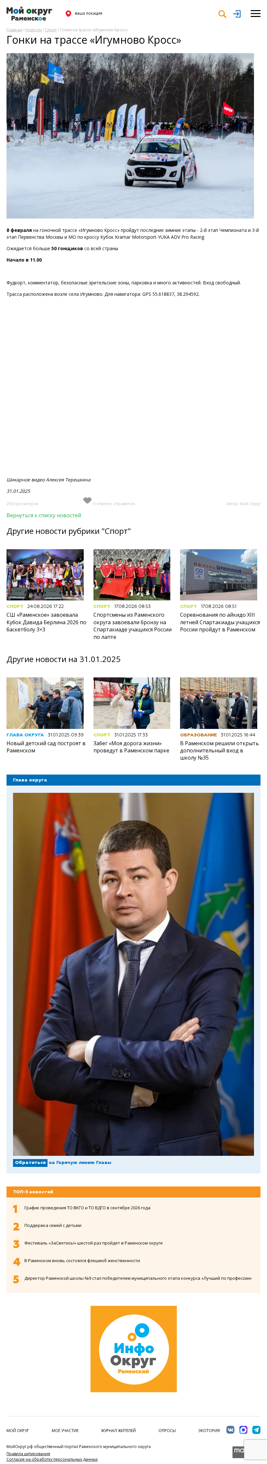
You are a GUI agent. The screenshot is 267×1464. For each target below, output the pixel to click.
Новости (33, 30)
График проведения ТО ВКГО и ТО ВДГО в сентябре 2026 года (87, 1208)
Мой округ (18, 1430)
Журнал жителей (118, 1430)
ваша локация (88, 13)
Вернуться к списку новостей (44, 515)
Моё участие (65, 1430)
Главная (14, 30)
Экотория (209, 1430)
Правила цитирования (28, 1453)
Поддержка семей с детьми (52, 1225)
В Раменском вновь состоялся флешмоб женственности (82, 1260)
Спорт (51, 30)
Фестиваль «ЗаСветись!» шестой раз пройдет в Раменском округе (93, 1243)
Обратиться (30, 1162)
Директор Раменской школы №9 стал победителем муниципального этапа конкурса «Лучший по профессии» (138, 1278)
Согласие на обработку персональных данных (52, 1459)
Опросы (167, 1430)
